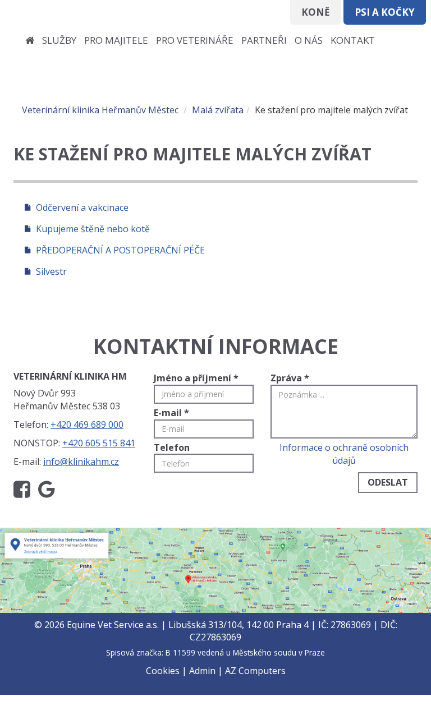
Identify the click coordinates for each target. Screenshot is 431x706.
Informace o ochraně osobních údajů (344, 454)
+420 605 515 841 (98, 443)
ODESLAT (388, 482)
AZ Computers (255, 671)
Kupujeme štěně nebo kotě (93, 229)
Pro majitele (116, 40)
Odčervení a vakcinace (82, 207)
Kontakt (353, 40)
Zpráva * (289, 378)
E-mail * (171, 413)
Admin (202, 671)
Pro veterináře (194, 40)
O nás (309, 40)
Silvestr (51, 271)
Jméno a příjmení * (196, 378)
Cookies (163, 671)
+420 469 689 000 (87, 424)
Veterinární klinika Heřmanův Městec (100, 110)
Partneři (264, 40)
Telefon (172, 447)
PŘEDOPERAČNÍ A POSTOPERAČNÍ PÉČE (120, 250)
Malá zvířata (218, 110)
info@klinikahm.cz (81, 461)
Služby (59, 40)
